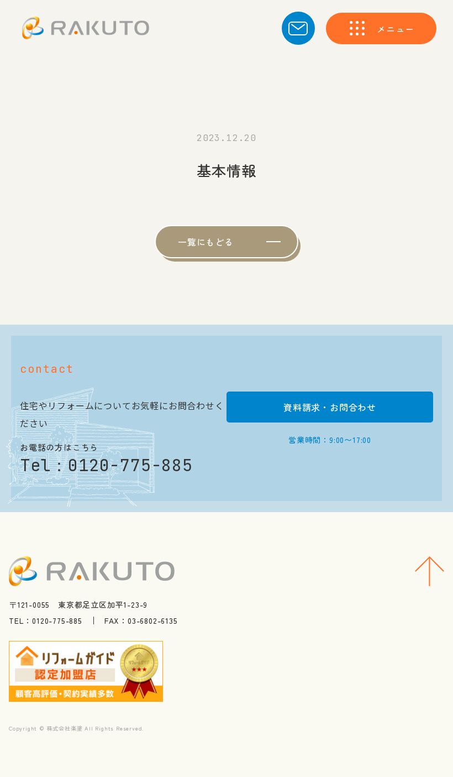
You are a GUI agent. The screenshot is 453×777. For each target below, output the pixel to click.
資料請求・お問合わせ (329, 407)
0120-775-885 (130, 465)
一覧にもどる (206, 241)
